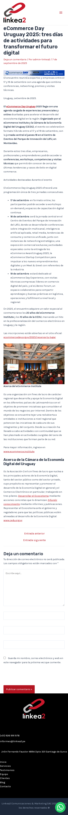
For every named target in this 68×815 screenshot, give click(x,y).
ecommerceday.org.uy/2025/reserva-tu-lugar (29, 337)
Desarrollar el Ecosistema (33, 495)
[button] (60, 807)
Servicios (5, 766)
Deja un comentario (15, 59)
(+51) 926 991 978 (10, 735)
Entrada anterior (34, 533)
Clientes (5, 778)
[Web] (34, 645)
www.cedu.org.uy (12, 520)
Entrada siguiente (34, 540)
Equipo (4, 774)
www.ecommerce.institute (19, 451)
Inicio (3, 761)
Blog (2, 782)
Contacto (5, 786)
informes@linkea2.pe (12, 741)
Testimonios (7, 770)
